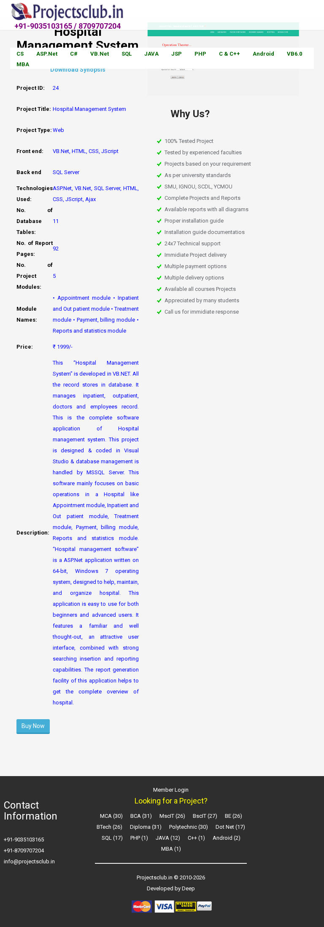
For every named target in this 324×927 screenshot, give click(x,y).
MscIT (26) (172, 816)
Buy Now (33, 726)
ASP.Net (46, 54)
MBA (22, 64)
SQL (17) (112, 838)
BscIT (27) (205, 816)
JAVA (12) (168, 838)
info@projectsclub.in (29, 861)
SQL (127, 54)
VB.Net (99, 54)
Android (263, 54)
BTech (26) (109, 827)
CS (20, 54)
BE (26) (233, 816)
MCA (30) (111, 816)
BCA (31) (141, 816)
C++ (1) (196, 838)
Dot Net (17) (230, 827)
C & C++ (229, 54)
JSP (176, 54)
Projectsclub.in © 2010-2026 (171, 877)
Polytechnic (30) (188, 827)
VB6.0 (294, 54)
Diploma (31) (146, 827)
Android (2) (226, 838)
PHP (200, 54)
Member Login (171, 790)
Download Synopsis (77, 69)
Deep (188, 888)
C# (74, 54)
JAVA (151, 54)
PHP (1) (139, 838)
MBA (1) (171, 849)
